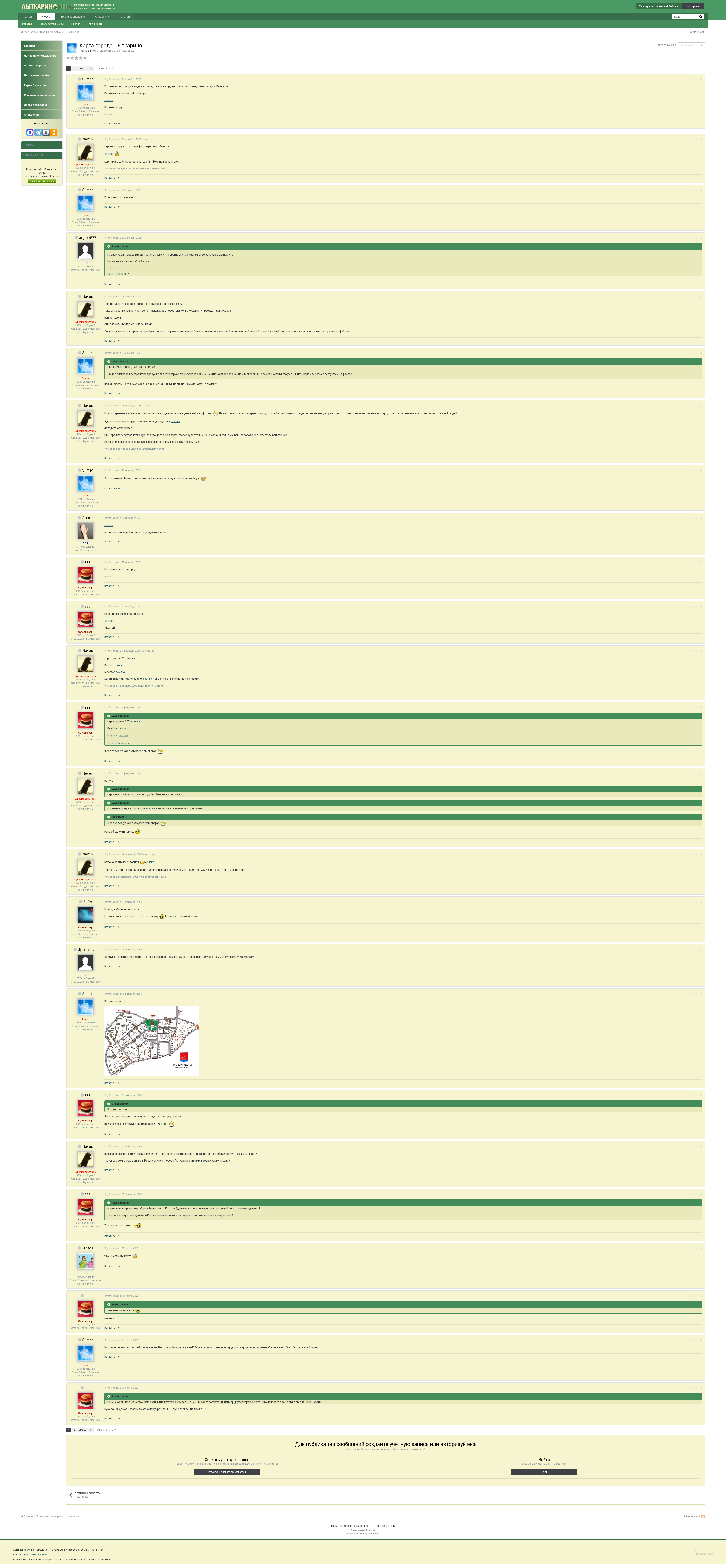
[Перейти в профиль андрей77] (85, 250)
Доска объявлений (73, 16)
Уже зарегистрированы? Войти (658, 6)
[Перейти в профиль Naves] (85, 152)
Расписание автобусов (39, 94)
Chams (87, 518)
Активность (95, 24)
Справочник (102, 16)
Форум (46, 16)
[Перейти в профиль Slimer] (72, 48)
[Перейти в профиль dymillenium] (85, 962)
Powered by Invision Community (363, 1533)
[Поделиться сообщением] (701, 79)
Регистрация (693, 6)
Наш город (127, 50)
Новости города (35, 65)
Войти (544, 1472)
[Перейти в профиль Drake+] (85, 1261)
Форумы (27, 24)
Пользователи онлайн (52, 24)
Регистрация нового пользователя (227, 1472)
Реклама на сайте (36, 1554)
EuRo (87, 901)
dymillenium (88, 949)
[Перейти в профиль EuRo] (85, 914)
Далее (82, 68)
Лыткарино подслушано (40, 55)
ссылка (108, 100)
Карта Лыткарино (35, 85)
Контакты (19, 1554)
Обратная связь (385, 1525)
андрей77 (87, 237)
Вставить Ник (112, 123)
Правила (76, 24)
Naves (87, 139)
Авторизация (668, 45)
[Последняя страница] (91, 68)
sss (87, 562)
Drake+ (88, 1248)
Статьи (125, 16)
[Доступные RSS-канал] (703, 1516)
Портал (27, 16)
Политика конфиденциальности (351, 1525)
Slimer (91, 50)
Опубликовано (122, 79)
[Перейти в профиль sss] (85, 575)
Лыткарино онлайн (36, 75)
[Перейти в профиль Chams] (85, 530)
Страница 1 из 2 (105, 68)
